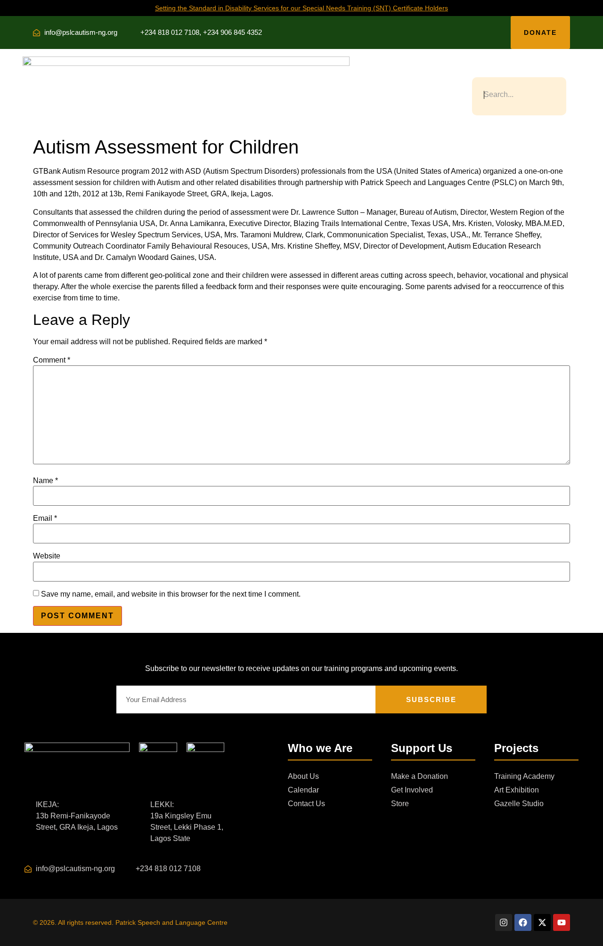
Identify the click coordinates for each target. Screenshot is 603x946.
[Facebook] (522, 922)
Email (45, 518)
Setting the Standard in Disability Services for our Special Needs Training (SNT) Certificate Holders (301, 8)
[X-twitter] (542, 922)
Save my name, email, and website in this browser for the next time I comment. (171, 594)
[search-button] (476, 69)
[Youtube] (561, 922)
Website (46, 556)
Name (45, 481)
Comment (51, 360)
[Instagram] (503, 922)
